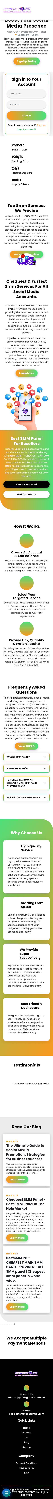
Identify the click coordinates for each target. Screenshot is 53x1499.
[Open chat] (6, 1493)
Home (26, 1427)
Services (26, 1432)
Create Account (26, 484)
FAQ (26, 1472)
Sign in (26, 115)
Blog (26, 1442)
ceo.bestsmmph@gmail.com (26, 1413)
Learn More (26, 373)
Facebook (39, 1397)
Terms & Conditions (26, 1463)
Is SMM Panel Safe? (17, 768)
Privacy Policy (26, 1468)
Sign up (41, 125)
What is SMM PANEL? (18, 757)
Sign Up (26, 1447)
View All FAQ (26, 746)
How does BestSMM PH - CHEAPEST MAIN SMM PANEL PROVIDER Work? (22, 783)
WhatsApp (14, 1397)
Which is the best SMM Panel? (23, 797)
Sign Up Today (26, 61)
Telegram (27, 1397)
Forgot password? (26, 129)
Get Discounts (26, 494)
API (26, 1437)
